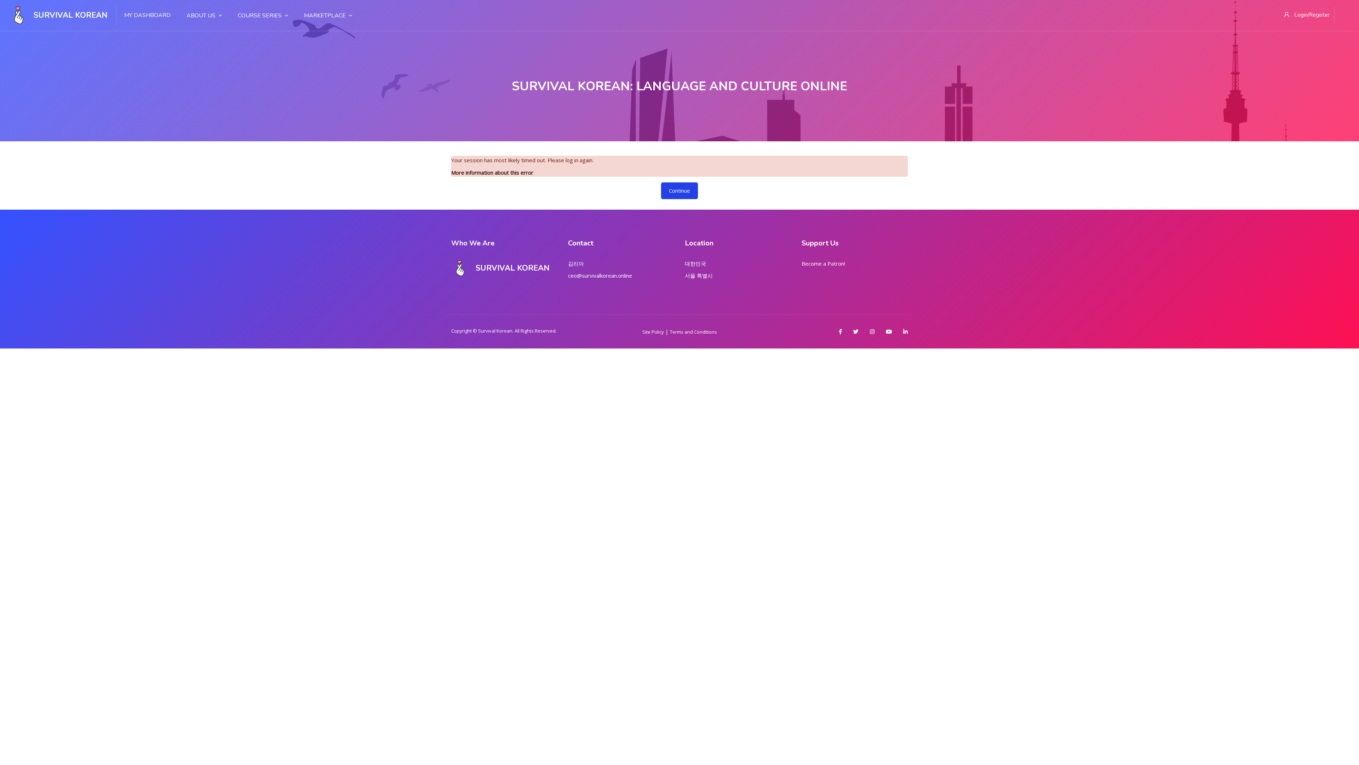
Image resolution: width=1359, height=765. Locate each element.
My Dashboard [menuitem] (147, 15)
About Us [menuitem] (201, 15)
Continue (679, 190)
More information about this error (492, 172)
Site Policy (653, 332)
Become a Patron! (823, 263)
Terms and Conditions (693, 332)
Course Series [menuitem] (260, 15)
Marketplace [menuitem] (325, 15)
